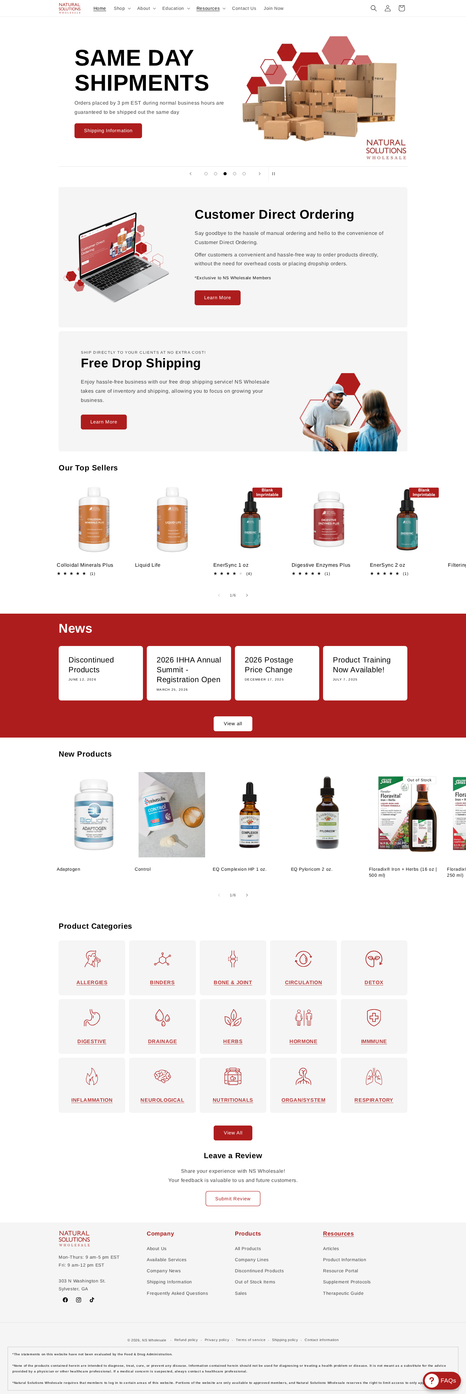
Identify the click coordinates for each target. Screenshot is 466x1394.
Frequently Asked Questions (177, 1293)
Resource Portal (340, 1270)
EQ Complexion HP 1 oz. (240, 869)
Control (143, 869)
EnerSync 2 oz (387, 565)
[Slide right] (247, 595)
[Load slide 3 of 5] (225, 173)
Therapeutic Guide (343, 1293)
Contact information (322, 1340)
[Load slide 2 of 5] (215, 173)
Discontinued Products (91, 664)
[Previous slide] (190, 174)
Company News (164, 1270)
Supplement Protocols (347, 1281)
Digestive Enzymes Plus (321, 565)
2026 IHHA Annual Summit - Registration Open (189, 669)
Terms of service (250, 1340)
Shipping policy (285, 1340)
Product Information (344, 1259)
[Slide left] (219, 595)
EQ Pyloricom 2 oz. (312, 869)
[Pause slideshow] (275, 174)
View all (233, 723)
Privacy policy (217, 1340)
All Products (248, 1248)
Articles (331, 1248)
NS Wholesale (154, 1340)
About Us (157, 1248)
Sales (241, 1293)
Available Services (167, 1259)
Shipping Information (108, 130)
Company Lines (252, 1259)
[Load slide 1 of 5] (206, 173)
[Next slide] (260, 174)
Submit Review (233, 1198)
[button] (121, 8)
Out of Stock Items (255, 1281)
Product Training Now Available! (362, 664)
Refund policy (186, 1340)
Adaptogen (68, 869)
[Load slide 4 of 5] (234, 173)
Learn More (217, 297)
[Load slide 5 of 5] (244, 173)
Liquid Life (148, 565)
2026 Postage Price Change (269, 664)
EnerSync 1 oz (231, 565)
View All (233, 1132)
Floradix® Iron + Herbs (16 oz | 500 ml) (403, 872)
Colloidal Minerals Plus (85, 565)
